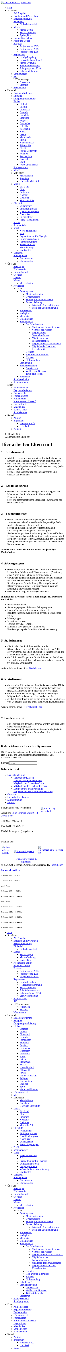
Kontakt (30, 357)
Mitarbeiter (25, 316)
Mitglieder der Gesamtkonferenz (40, 334)
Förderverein (20, 269)
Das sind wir (32, 368)
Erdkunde (24, 118)
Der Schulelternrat (34, 324)
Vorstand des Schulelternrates (46, 327)
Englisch (24, 120)
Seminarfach (26, 156)
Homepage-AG (27, 423)
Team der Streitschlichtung (45, 307)
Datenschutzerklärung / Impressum (26, 860)
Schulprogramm (21, 382)
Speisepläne (25, 35)
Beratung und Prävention (26, 16)
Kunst (22, 131)
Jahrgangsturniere (28, 241)
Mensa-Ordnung (28, 32)
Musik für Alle (27, 200)
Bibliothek (19, 21)
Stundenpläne (20, 255)
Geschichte (25, 123)
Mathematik (25, 137)
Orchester (24, 197)
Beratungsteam (27, 291)
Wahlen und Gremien (36, 371)
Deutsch (24, 112)
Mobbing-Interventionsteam (39, 299)
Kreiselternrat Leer (33, 707)
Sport (22, 162)
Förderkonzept (21, 167)
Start (9, 7)
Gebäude (18, 274)
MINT (17, 170)
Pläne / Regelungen (29, 219)
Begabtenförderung (23, 93)
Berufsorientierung (23, 18)
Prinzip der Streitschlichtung (45, 305)
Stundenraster (26, 261)
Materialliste (19, 407)
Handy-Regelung (28, 57)
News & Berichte (28, 230)
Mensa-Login (26, 29)
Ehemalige (19, 266)
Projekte (17, 43)
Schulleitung (26, 363)
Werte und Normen (29, 164)
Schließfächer (20, 409)
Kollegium (25, 313)
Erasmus (24, 84)
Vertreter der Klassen (42, 329)
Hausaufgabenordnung (31, 60)
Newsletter (19, 285)
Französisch (25, 115)
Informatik (25, 129)
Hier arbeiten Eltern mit (37, 354)
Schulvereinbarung (29, 71)
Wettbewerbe (20, 87)
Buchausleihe (26, 217)
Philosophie (25, 145)
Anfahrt (17, 418)
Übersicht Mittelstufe (30, 181)
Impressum (19, 420)
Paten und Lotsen (22, 40)
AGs (22, 233)
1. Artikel (24, 426)
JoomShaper (57, 865)
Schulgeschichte (21, 379)
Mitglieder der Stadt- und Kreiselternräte (44, 347)
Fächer (17, 101)
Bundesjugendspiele (29, 239)
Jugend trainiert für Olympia (33, 236)
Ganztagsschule (21, 272)
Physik (23, 148)
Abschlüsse (25, 214)
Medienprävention (34, 294)
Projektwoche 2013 (29, 46)
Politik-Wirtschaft (28, 151)
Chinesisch (25, 109)
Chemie (23, 107)
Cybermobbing (33, 296)
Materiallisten (26, 175)
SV (15, 76)
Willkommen (26, 206)
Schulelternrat (26, 321)
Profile (17, 222)
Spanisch (24, 159)
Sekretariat (25, 376)
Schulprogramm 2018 (30, 68)
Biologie (24, 104)
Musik (23, 140)
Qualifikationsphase (29, 211)
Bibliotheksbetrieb (28, 24)
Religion (24, 153)
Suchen (4, 763)
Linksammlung (33, 360)
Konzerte (24, 195)
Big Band (24, 186)
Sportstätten (25, 250)
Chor (22, 189)
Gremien (30, 352)
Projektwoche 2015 (29, 49)
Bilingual (18, 96)
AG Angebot (20, 13)
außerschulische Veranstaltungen (27, 246)
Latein (23, 134)
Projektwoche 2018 (29, 51)
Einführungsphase (28, 208)
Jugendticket (20, 404)
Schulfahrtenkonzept (30, 65)
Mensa (17, 27)
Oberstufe (18, 203)
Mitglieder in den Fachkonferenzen (40, 339)
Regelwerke (19, 54)
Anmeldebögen (21, 387)
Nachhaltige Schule (23, 38)
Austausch (25, 82)
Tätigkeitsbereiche (34, 374)
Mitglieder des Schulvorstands (46, 343)
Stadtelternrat (35, 668)
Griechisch (25, 126)
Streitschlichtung (34, 302)
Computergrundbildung (25, 98)
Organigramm (26, 318)
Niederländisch (27, 142)
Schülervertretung (28, 365)
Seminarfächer (20, 225)
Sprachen (24, 178)
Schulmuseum (20, 73)
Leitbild (17, 277)
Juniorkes (24, 192)
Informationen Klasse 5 (25, 401)
